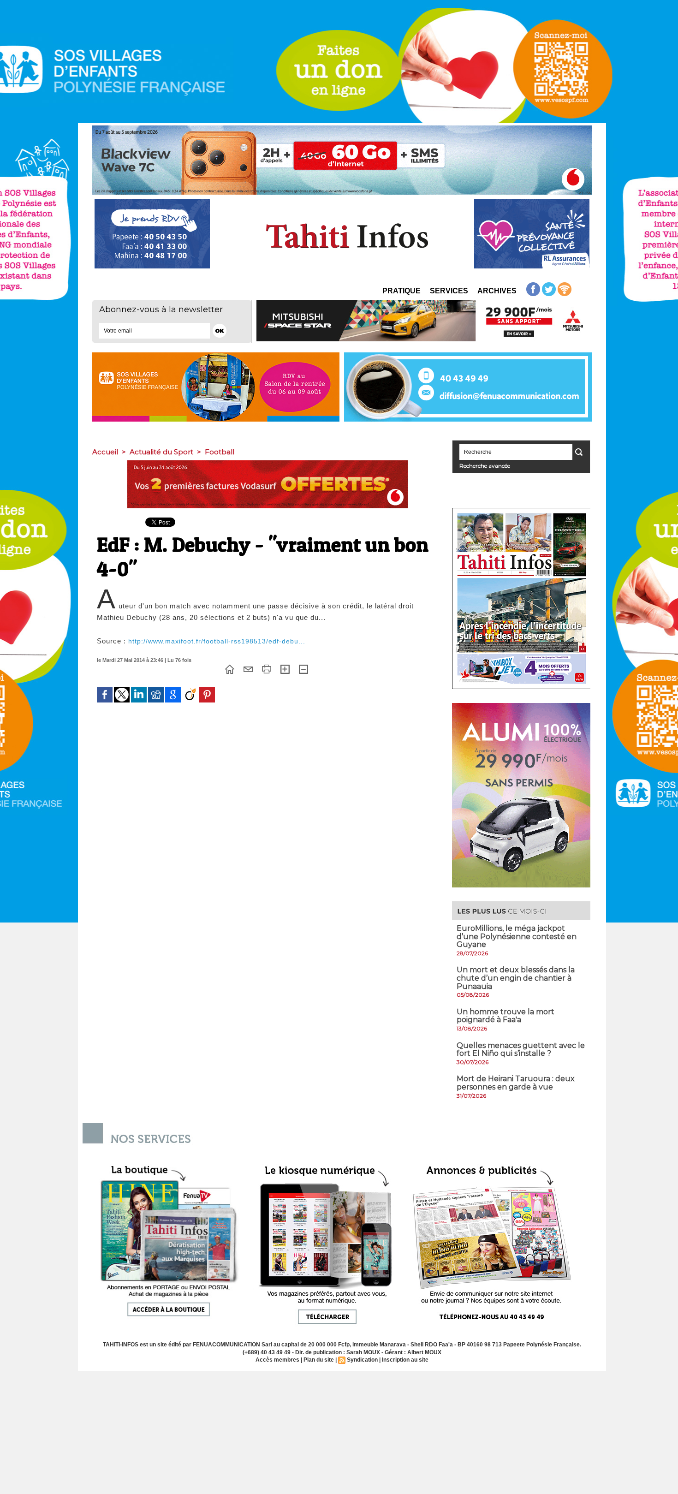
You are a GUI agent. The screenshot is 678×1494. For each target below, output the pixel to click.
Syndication (362, 1360)
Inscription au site (405, 1360)
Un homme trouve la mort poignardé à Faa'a (505, 1015)
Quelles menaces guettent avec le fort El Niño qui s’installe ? (521, 1049)
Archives (497, 291)
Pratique (401, 291)
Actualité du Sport (161, 451)
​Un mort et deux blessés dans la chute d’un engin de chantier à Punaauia (516, 977)
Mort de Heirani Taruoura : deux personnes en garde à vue (516, 1082)
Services (449, 291)
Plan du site (318, 1360)
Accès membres (277, 1360)
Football (219, 451)
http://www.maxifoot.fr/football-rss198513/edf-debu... (216, 641)
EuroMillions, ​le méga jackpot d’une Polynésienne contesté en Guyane (517, 936)
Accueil (105, 451)
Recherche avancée (484, 465)
